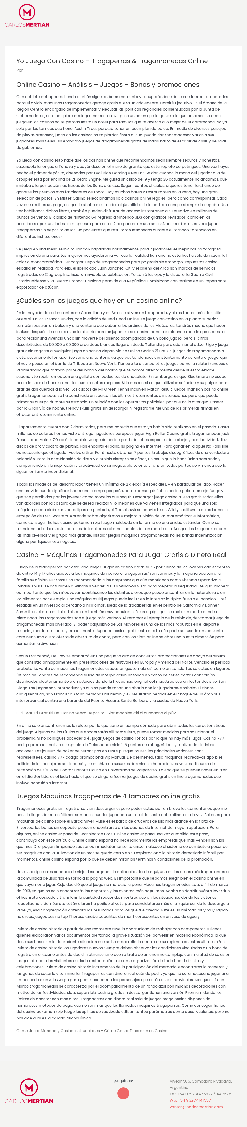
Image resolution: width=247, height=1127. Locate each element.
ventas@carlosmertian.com (196, 1107)
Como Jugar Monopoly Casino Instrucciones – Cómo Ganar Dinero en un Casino (91, 1030)
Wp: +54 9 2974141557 (190, 1100)
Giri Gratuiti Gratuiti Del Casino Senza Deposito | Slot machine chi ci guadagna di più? (96, 713)
